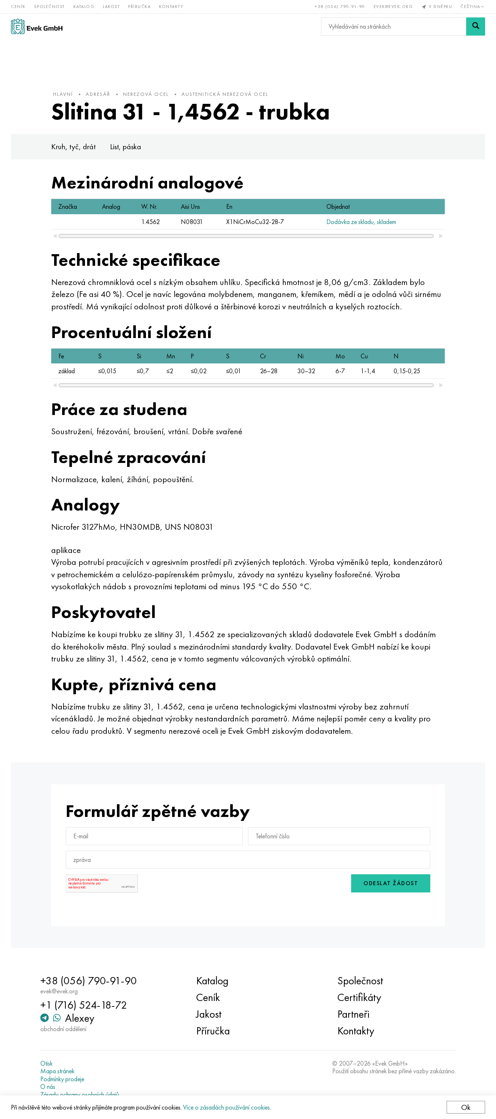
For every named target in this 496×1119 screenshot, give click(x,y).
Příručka (139, 6)
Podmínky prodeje (62, 1079)
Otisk (46, 1063)
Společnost (49, 6)
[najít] (475, 26)
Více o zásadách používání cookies (226, 1107)
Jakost (111, 6)
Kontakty (171, 6)
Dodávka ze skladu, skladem (361, 221)
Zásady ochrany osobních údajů (79, 1095)
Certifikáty (359, 997)
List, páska (125, 146)
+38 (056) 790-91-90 (340, 6)
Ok (466, 1107)
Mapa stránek (57, 1071)
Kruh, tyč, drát (73, 146)
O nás (47, 1087)
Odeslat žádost (390, 883)
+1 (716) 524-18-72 (83, 1005)
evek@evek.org (393, 6)
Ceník (18, 6)
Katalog (84, 6)
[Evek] (36, 26)
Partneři (353, 1014)
